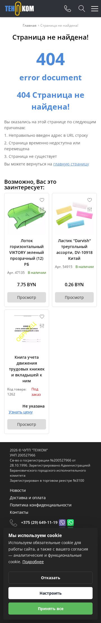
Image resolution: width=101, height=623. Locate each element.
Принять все (50, 608)
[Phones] (68, 9)
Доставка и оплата (28, 497)
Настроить (51, 593)
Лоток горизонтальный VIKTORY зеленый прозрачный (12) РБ (26, 252)
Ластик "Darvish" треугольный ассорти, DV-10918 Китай (74, 249)
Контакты (19, 512)
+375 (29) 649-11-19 (39, 522)
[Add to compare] (42, 209)
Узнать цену (21, 412)
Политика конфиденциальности (41, 505)
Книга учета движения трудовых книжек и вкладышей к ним (27, 368)
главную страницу (71, 164)
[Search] (82, 9)
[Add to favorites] (42, 200)
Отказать (50, 577)
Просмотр (26, 297)
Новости (18, 490)
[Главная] (19, 8)
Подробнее (33, 561)
